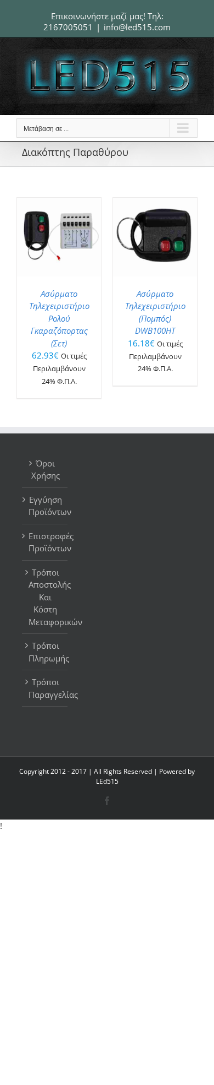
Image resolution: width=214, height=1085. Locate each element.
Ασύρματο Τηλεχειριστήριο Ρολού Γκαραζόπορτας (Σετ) (59, 318)
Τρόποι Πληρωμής (45, 652)
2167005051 (68, 26)
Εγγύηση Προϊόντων (45, 506)
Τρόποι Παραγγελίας (45, 688)
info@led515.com (137, 26)
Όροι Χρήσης (45, 469)
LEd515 (107, 781)
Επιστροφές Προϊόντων (45, 542)
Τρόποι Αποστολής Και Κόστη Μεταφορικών (45, 597)
